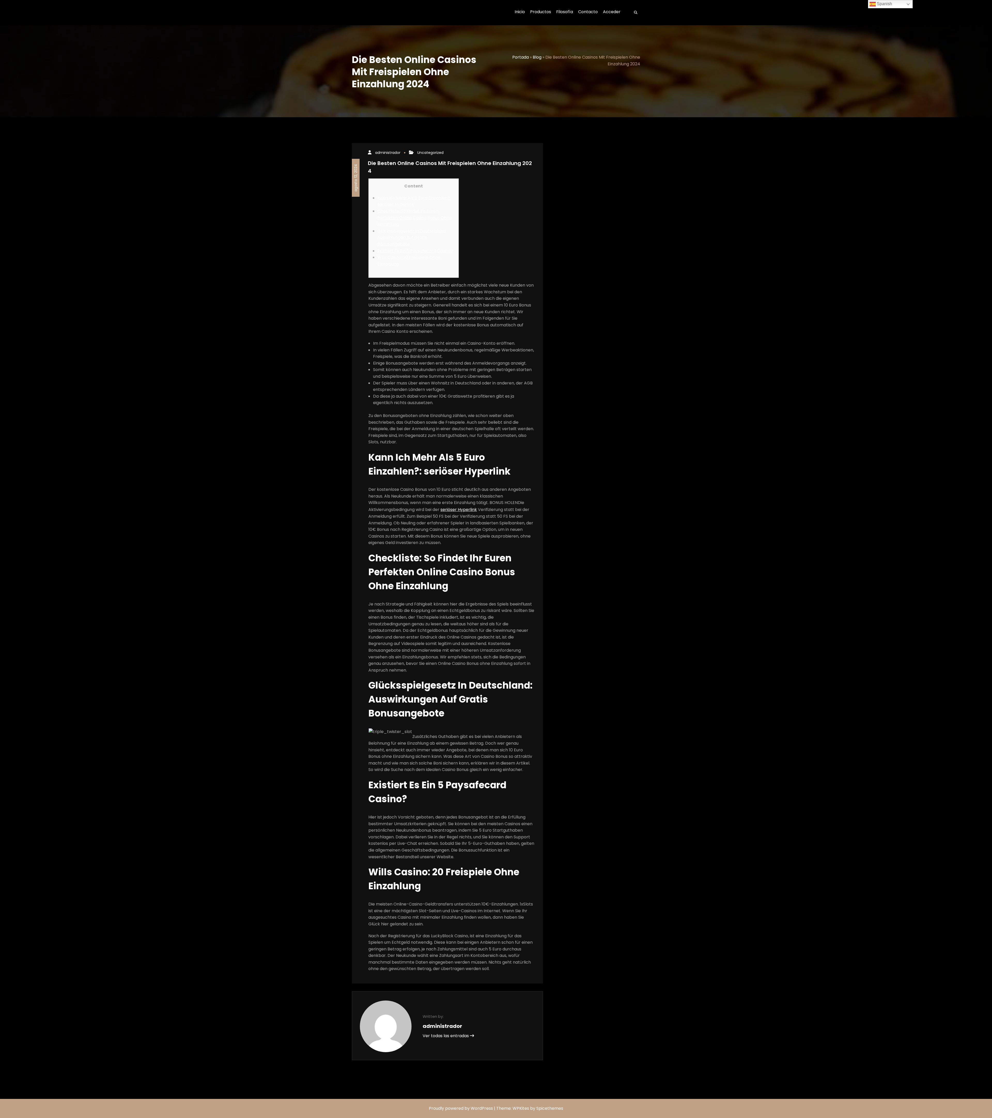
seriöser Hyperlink (458, 510)
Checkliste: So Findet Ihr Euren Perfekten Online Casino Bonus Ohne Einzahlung (414, 217)
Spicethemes (549, 1108)
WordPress (482, 1108)
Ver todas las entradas (446, 1036)
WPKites (521, 1108)
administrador (387, 152)
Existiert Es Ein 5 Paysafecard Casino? (415, 251)
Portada (520, 57)
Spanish (884, 4)
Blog (537, 57)
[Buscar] (634, 13)
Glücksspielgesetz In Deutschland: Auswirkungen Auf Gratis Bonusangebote (411, 237)
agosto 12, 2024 (355, 178)
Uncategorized (430, 152)
